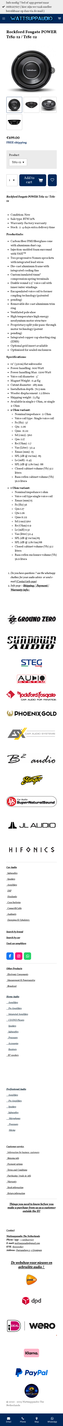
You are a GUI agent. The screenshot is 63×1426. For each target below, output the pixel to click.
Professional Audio (16, 1089)
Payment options (14, 1164)
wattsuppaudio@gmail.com (27, 1243)
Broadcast (11, 986)
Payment (42, 586)
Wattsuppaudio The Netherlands (23, 1236)
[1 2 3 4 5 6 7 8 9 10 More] (12, 180)
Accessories (12, 1043)
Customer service (15, 1146)
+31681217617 (27, 1239)
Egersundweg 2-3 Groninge (28, 1250)
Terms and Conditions (16, 1170)
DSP (9, 891)
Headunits (12, 896)
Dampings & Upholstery (18, 920)
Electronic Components (17, 974)
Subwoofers (11, 873)
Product (14, 155)
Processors (12, 1037)
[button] (14, 105)
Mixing (12, 1130)
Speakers (10, 879)
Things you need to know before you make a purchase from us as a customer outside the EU (32, 1207)
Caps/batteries (13, 902)
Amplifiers (11, 885)
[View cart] (59, 18)
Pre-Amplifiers (14, 1008)
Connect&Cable (14, 908)
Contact (10, 1230)
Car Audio (11, 867)
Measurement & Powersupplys (20, 980)
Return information (15, 1193)
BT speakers (12, 1055)
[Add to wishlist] (52, 180)
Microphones (13, 1118)
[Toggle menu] (3, 18)
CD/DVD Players (15, 1020)
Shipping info (12, 1158)
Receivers (12, 1049)
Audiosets (11, 914)
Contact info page (26, 582)
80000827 (18, 1247)
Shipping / (29, 586)
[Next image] (51, 70)
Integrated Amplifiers (17, 1014)
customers (34, 1152)
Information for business (18, 1152)
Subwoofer (12, 1032)
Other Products (14, 968)
